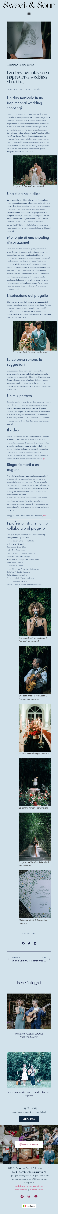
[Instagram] (29, 1196)
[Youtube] (36, 1196)
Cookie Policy (36, 1189)
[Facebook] (22, 1196)
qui (44, 458)
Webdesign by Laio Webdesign (29, 1186)
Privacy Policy (21, 1189)
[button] (29, 13)
